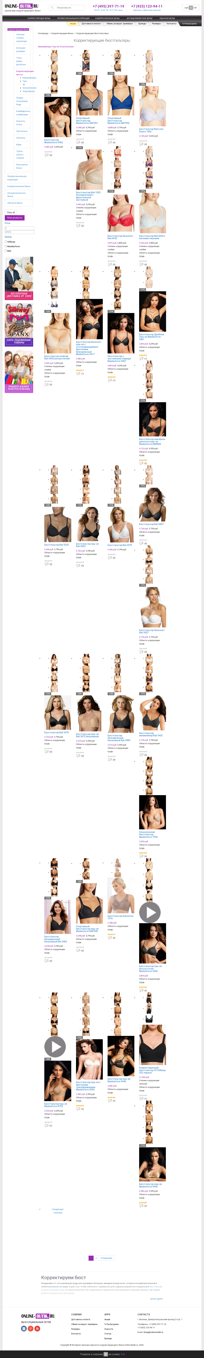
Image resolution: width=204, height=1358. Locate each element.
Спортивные (29, 91)
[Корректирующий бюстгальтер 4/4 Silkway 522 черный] (152, 1045)
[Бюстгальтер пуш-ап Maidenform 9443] (121, 1056)
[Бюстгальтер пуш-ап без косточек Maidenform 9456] (152, 943)
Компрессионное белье (107, 18)
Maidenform (13, 246)
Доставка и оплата (91, 23)
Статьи (107, 1333)
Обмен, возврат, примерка (119, 23)
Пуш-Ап (55, 46)
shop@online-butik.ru (153, 1332)
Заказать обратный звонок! (147, 10)
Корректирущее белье (39, 18)
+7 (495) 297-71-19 (108, 6)
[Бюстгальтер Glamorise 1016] (121, 895)
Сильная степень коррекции (21, 37)
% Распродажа (189, 23)
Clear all (11, 212)
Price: (8, 223)
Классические (29, 88)
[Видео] (150, 912)
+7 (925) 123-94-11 (147, 6)
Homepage (43, 33)
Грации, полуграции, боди (22, 101)
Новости (108, 1329)
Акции (73, 23)
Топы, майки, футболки (21, 61)
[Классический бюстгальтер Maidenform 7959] (152, 812)
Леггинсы (20, 138)
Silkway (11, 242)
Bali (9, 251)
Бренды (142, 23)
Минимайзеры (29, 78)
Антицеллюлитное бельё (140, 18)
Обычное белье (167, 18)
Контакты (171, 23)
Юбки (18, 144)
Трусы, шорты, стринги (20, 154)
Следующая (107, 1258)
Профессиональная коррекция (73, 18)
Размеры (156, 23)
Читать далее (156, 1299)
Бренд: (8, 236)
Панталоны (21, 131)
